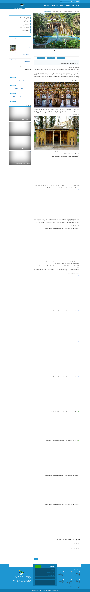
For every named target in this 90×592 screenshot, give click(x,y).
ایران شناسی (61, 5)
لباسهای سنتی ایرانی (25, 30)
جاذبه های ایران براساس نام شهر (70, 5)
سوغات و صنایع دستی (55, 5)
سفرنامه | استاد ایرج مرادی (24, 27)
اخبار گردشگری (26, 24)
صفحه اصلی (77, 5)
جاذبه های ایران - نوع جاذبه (24, 18)
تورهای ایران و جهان (46, 5)
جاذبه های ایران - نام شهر (24, 17)
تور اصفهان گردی (27, 61)
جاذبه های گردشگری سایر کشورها (23, 25)
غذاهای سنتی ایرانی (25, 28)
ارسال (36, 559)
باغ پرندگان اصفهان (26, 54)
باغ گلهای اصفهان (27, 47)
